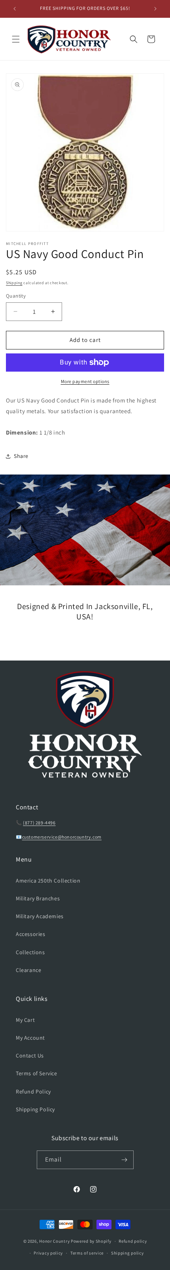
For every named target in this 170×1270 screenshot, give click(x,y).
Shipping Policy (35, 1109)
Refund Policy (33, 1091)
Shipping (14, 282)
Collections (30, 952)
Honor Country (54, 1241)
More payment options (85, 381)
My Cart (25, 1019)
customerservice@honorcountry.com (62, 837)
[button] (16, 39)
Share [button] (21, 455)
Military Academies (40, 916)
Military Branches (38, 898)
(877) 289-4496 (39, 823)
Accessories (30, 934)
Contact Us (30, 1055)
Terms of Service (36, 1073)
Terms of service (87, 1253)
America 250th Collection (48, 880)
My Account (30, 1037)
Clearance (28, 970)
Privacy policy (48, 1253)
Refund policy (133, 1241)
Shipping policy (127, 1253)
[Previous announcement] (14, 8)
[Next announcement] (155, 8)
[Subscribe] (124, 1159)
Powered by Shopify (91, 1241)
